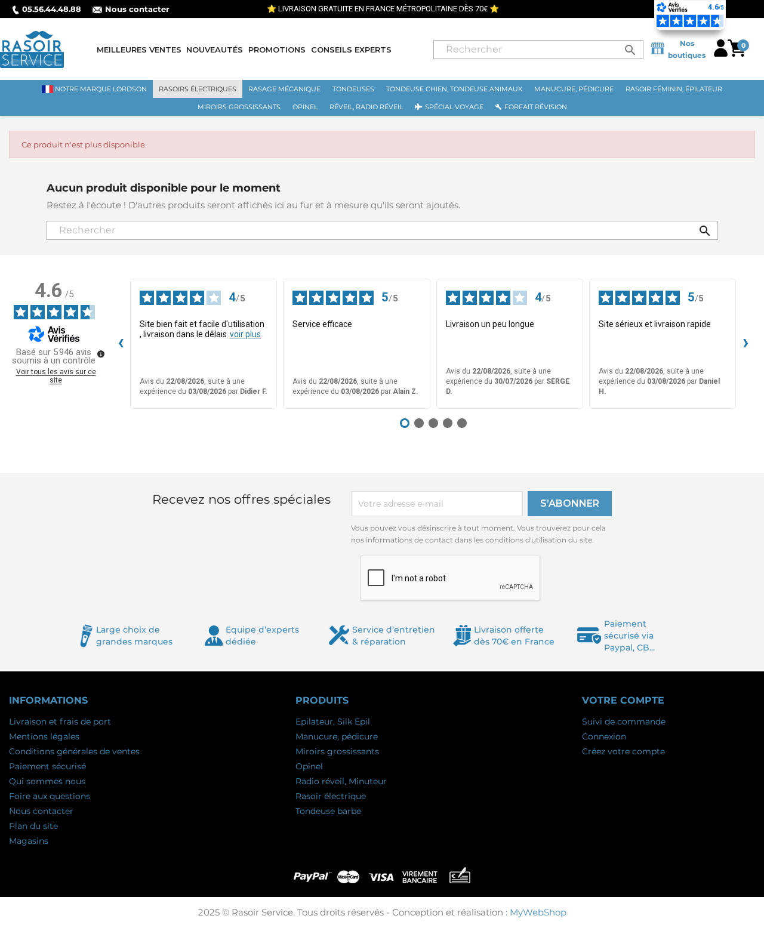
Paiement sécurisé (47, 766)
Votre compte (623, 700)
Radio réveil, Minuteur (341, 781)
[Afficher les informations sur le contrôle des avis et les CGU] (101, 354)
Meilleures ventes (139, 49)
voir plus (245, 334)
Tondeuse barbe (328, 811)
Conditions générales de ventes (74, 751)
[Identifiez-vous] (721, 53)
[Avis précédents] (120, 343)
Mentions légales (44, 736)
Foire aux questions (49, 796)
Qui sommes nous (47, 781)
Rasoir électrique (330, 796)
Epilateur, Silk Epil (332, 721)
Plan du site (33, 826)
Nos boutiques (687, 49)
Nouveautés (214, 49)
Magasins (28, 840)
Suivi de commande (624, 721)
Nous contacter (137, 9)
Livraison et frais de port (60, 721)
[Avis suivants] (745, 343)
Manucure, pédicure (336, 736)
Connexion (604, 736)
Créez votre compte (623, 751)
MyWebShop (538, 912)
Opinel (309, 766)
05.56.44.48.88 (51, 9)
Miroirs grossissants (337, 751)
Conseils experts (351, 49)
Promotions (277, 49)
